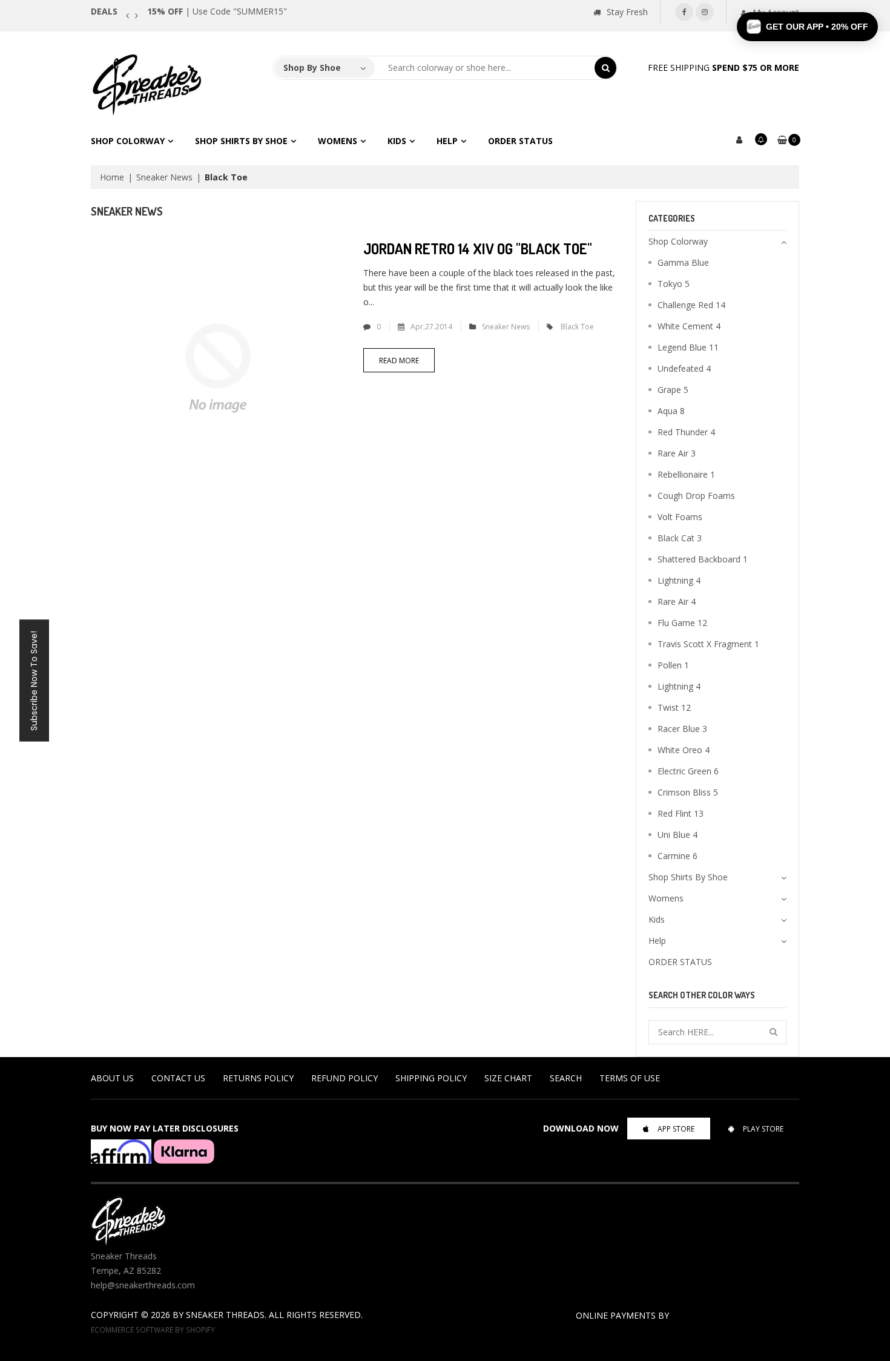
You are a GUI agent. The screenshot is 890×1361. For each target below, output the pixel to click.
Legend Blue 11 (688, 347)
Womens (337, 141)
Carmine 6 (677, 856)
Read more (399, 360)
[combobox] (485, 67)
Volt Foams (680, 516)
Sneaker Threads (225, 1314)
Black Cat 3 (680, 538)
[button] (807, 26)
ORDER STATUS (520, 141)
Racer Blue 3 (682, 728)
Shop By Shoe (312, 67)
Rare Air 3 (677, 453)
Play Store (763, 1129)
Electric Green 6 (688, 771)
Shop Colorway (128, 141)
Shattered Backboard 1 (703, 559)
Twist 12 (674, 707)
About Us (112, 1078)
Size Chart (508, 1078)
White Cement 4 (689, 326)
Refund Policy (344, 1078)
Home (112, 177)
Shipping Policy (431, 1078)
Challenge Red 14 (691, 305)
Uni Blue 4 (677, 834)
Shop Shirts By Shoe (241, 141)
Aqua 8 (671, 411)
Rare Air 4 (677, 601)
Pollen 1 (673, 665)
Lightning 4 (679, 580)
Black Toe (577, 326)
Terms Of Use (629, 1078)
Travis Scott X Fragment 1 (708, 644)
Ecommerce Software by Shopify (153, 1329)
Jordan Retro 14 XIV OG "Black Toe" (477, 248)
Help (447, 141)
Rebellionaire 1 (686, 474)
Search (566, 1078)
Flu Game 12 (682, 622)
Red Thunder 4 (686, 432)
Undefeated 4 (684, 368)
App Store (676, 1129)
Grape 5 (673, 389)
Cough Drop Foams (696, 495)
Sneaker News (164, 177)
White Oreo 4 (684, 750)
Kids (396, 141)
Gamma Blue (683, 262)
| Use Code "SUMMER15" (217, 11)
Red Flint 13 (681, 813)
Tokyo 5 (674, 283)
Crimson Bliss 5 (688, 792)
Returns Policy (258, 1078)
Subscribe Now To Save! (34, 681)
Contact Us (178, 1078)
